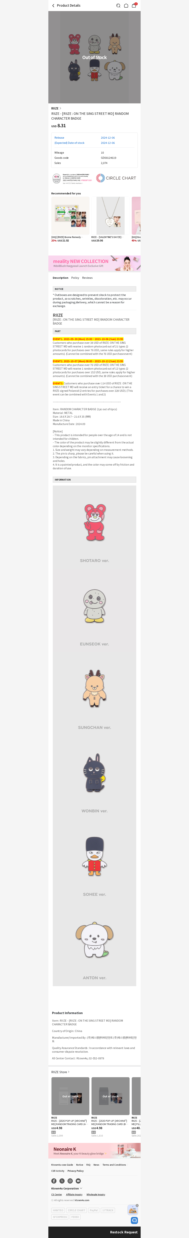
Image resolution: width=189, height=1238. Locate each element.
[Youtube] (78, 1181)
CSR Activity (57, 1170)
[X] (62, 1181)
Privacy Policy (75, 1170)
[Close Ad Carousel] (137, 1205)
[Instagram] (70, 1181)
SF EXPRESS (60, 1217)
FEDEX (75, 1217)
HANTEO (58, 1210)
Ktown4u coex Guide (62, 1164)
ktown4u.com (82, 1200)
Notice (79, 1164)
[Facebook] (53, 1181)
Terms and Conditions (114, 1164)
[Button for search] (118, 6)
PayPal (93, 1210)
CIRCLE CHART (76, 1210)
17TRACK (107, 1210)
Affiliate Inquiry (74, 1194)
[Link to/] (126, 6)
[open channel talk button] (134, 1220)
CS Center (56, 1194)
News (96, 1164)
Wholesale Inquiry (96, 1194)
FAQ (88, 1164)
